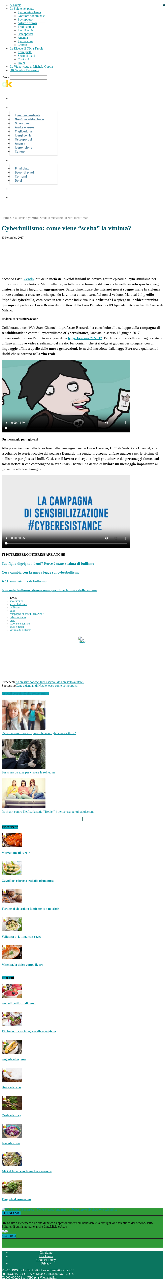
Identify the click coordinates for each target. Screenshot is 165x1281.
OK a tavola (18, 218)
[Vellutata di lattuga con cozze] (12, 930)
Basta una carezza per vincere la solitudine (28, 772)
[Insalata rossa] (12, 1136)
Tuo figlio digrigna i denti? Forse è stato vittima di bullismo (48, 563)
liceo (12, 620)
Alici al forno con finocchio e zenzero (27, 1171)
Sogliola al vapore (14, 1059)
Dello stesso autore (36, 693)
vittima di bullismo (20, 630)
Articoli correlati (13, 693)
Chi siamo (46, 1252)
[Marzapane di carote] (12, 846)
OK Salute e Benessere (24, 70)
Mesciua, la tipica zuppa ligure (22, 964)
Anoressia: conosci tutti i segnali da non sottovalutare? (49, 682)
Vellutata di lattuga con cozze (21, 936)
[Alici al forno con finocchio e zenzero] (12, 1164)
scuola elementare (20, 623)
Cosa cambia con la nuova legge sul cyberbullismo (40, 572)
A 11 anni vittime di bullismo (24, 581)
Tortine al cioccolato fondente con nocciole (30, 908)
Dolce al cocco (11, 1087)
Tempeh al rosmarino (16, 1199)
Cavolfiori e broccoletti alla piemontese (28, 880)
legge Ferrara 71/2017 (85, 338)
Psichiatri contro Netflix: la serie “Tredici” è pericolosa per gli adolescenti (48, 811)
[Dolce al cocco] (12, 1080)
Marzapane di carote (16, 852)
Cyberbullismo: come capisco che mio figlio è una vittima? (39, 733)
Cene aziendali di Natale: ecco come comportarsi (46, 685)
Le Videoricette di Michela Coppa (31, 66)
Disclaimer (46, 1256)
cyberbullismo (18, 617)
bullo (12, 610)
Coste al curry (11, 1115)
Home (5, 218)
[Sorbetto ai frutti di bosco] (12, 997)
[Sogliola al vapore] (12, 1053)
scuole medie (17, 626)
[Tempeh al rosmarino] (12, 1192)
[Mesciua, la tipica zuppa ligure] (12, 958)
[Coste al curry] (12, 1108)
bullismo (15, 607)
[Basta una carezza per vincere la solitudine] (23, 768)
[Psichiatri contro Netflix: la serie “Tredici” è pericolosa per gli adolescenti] (23, 807)
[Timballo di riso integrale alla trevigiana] (12, 1025)
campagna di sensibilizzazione (27, 613)
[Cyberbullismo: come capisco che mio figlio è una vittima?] (23, 728)
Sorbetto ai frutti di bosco (19, 1003)
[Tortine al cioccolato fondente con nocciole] (12, 902)
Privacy (46, 1263)
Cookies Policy (46, 1259)
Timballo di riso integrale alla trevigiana (29, 1031)
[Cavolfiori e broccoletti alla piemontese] (12, 874)
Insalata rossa (11, 1143)
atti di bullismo (18, 604)
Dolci (21, 63)
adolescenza (16, 601)
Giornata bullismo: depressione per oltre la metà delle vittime (49, 590)
